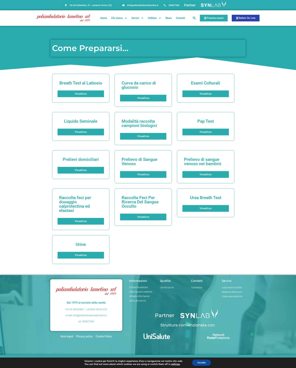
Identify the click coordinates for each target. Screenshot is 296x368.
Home (103, 18)
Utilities (152, 18)
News (168, 18)
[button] (190, 5)
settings (175, 364)
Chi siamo (117, 18)
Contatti (180, 18)
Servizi (135, 18)
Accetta (201, 362)
